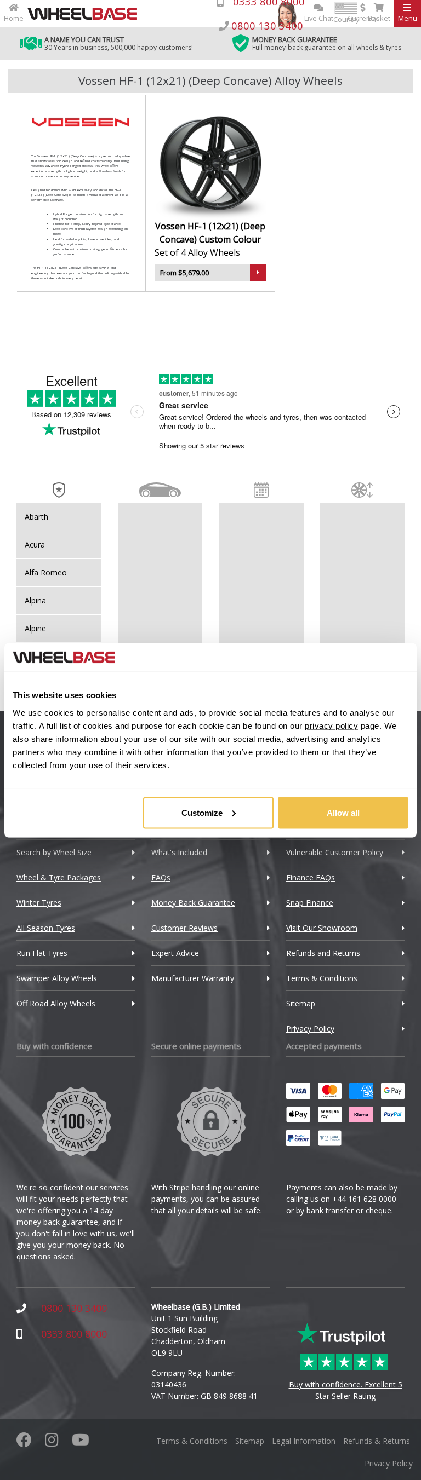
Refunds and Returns (323, 953)
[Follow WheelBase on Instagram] (52, 1442)
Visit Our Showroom (321, 928)
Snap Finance (309, 902)
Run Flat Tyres (41, 953)
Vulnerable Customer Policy (334, 852)
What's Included (179, 852)
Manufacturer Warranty (192, 978)
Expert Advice (175, 953)
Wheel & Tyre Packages (58, 877)
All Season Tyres (45, 928)
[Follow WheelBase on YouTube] (80, 1442)
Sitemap (300, 1003)
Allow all (343, 812)
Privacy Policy (310, 1028)
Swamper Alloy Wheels (56, 978)
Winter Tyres (38, 902)
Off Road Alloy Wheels (55, 1003)
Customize (202, 812)
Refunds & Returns (376, 1441)
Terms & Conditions (321, 978)
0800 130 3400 (74, 1308)
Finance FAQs (310, 877)
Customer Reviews (184, 928)
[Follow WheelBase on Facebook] (24, 1442)
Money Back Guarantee (193, 902)
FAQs (160, 877)
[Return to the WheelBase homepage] (86, 13)
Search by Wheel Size (54, 852)
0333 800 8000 (74, 1333)
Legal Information (303, 1441)
